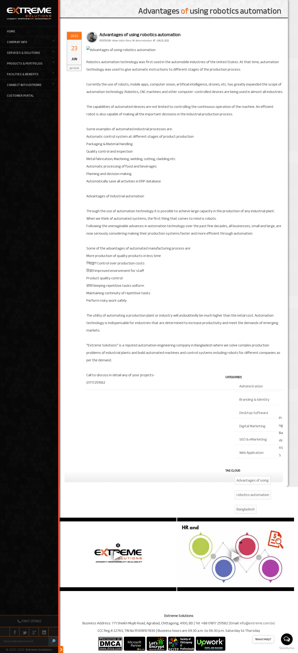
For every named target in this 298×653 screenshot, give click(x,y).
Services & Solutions (23, 53)
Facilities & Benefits (23, 74)
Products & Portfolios (25, 63)
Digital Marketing (252, 426)
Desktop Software (253, 412)
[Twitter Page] (24, 632)
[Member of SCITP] (181, 644)
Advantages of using (253, 480)
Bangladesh (246, 509)
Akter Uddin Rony (121, 40)
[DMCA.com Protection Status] (110, 644)
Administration (143, 40)
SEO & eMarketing (253, 439)
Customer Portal (20, 96)
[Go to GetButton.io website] (286, 648)
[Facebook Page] (14, 632)
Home (11, 31)
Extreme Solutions (39, 649)
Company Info (17, 42)
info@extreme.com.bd (257, 623)
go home (74, 68)
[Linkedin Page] (43, 632)
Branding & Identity (254, 399)
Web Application (251, 452)
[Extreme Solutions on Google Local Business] (34, 632)
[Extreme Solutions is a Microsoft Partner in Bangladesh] (134, 644)
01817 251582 (31, 621)
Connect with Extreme (24, 85)
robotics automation (253, 494)
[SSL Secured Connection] (157, 644)
